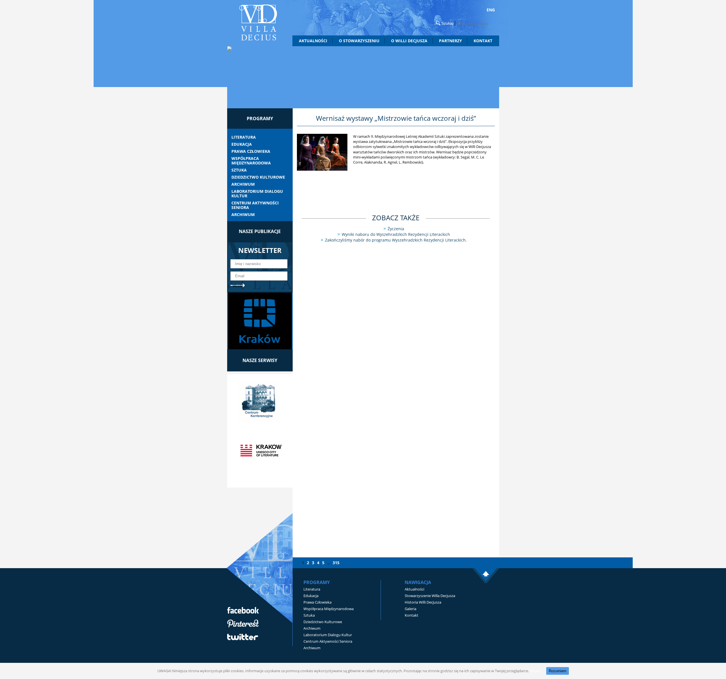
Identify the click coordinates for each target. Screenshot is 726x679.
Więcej (535, 670)
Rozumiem (557, 671)
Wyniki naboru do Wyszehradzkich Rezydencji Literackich (396, 234)
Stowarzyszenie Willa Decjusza (430, 595)
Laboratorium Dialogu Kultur (257, 193)
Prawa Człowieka (250, 151)
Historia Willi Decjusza (423, 602)
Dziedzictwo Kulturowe (258, 177)
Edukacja (241, 144)
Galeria (410, 608)
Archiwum (243, 184)
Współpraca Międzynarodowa (251, 160)
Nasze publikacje (260, 231)
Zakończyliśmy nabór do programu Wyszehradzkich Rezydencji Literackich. (396, 240)
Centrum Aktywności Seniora (255, 205)
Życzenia (396, 228)
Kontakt (483, 40)
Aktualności (313, 40)
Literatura (243, 137)
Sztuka (239, 170)
